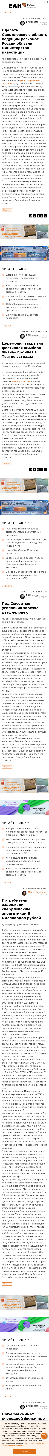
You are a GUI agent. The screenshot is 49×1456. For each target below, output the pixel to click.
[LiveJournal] (45, 215)
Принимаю (24, 1452)
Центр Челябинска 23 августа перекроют (22, 316)
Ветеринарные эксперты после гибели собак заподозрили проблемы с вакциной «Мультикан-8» (26, 832)
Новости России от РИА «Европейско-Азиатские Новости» (18, 6)
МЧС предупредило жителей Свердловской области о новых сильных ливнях (23, 861)
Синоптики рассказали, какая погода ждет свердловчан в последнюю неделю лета (26, 543)
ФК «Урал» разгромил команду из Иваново (24, 1379)
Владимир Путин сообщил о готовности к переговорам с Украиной (21, 278)
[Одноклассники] (34, 215)
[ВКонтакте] (30, 215)
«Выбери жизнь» (21, 382)
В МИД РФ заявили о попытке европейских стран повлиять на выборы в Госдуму (23, 289)
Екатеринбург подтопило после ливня (23, 1387)
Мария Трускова (37, 892)
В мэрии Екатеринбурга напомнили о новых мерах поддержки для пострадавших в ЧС (26, 575)
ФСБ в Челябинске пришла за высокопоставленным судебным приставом (23, 307)
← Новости (8, 13)
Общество (7, 210)
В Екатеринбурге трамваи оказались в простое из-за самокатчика (26, 298)
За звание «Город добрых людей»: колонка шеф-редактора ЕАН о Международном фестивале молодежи (25, 563)
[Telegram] (38, 215)
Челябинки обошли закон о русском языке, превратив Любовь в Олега (25, 841)
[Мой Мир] (41, 215)
